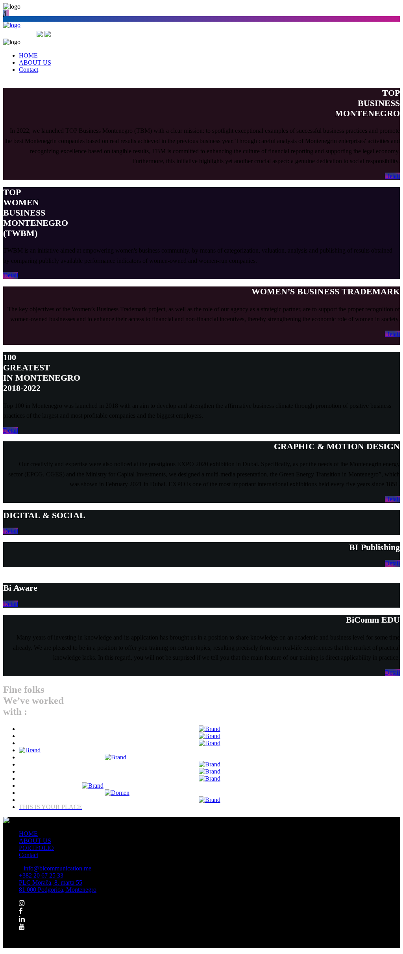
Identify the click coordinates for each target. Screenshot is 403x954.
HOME (28, 833)
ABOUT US (35, 840)
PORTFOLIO (36, 847)
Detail (392, 176)
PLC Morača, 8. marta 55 (57, 886)
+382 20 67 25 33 (41, 875)
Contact (28, 855)
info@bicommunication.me (57, 868)
